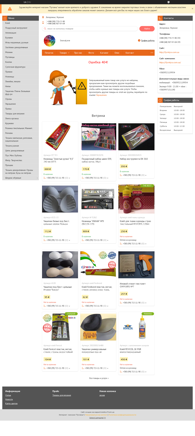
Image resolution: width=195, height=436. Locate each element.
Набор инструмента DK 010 (134, 158)
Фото (91, 53)
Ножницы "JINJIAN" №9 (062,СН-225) (93, 222)
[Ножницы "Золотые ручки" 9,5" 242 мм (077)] (60, 136)
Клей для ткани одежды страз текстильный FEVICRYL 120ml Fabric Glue (135, 224)
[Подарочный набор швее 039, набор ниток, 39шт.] (98, 136)
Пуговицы (9, 57)
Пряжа (8, 108)
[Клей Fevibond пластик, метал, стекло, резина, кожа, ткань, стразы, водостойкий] (98, 265)
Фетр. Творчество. (13, 160)
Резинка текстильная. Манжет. (19, 128)
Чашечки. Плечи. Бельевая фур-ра (17, 92)
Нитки (8, 86)
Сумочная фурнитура (15, 66)
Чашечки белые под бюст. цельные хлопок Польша (56, 222)
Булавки (9, 37)
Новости (9, 399)
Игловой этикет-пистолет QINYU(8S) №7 (133, 285)
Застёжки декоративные (16, 47)
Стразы (8, 99)
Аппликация (10, 32)
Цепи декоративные (14, 150)
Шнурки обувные (13, 177)
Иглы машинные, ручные (16, 42)
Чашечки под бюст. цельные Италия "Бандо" (58, 288)
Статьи (8, 395)
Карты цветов (11, 403)
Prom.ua (110, 412)
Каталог (104, 53)
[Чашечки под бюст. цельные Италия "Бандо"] (60, 265)
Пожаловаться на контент (96, 415)
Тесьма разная (12, 145)
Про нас (78, 53)
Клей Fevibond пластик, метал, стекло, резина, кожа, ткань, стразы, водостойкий (97, 289)
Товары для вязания (14, 113)
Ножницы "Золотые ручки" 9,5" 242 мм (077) (58, 160)
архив (102, 395)
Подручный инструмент (16, 27)
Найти (147, 29)
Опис (117, 53)
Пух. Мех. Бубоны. (13, 155)
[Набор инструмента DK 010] (136, 136)
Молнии (8, 52)
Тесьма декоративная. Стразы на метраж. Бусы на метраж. (19, 171)
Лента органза (12, 118)
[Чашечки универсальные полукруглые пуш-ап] (98, 327)
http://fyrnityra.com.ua (169, 52)
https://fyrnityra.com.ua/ (170, 62)
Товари (63, 53)
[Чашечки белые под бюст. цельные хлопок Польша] (60, 199)
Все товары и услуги (98, 378)
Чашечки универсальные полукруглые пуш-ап (94, 350)
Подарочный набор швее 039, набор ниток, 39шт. (97, 160)
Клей (7, 23)
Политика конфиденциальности (122, 415)
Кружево (9, 123)
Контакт (130, 53)
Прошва (9, 165)
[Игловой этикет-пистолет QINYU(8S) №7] (136, 265)
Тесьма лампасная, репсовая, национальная (18, 139)
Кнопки (8, 62)
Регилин (9, 133)
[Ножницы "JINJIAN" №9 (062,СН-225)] (98, 199)
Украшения (10, 103)
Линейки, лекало (12, 81)
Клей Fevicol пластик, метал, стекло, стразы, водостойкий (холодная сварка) (58, 352)
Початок (49, 53)
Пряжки (8, 71)
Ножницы (9, 76)
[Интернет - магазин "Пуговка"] (49, 41)
